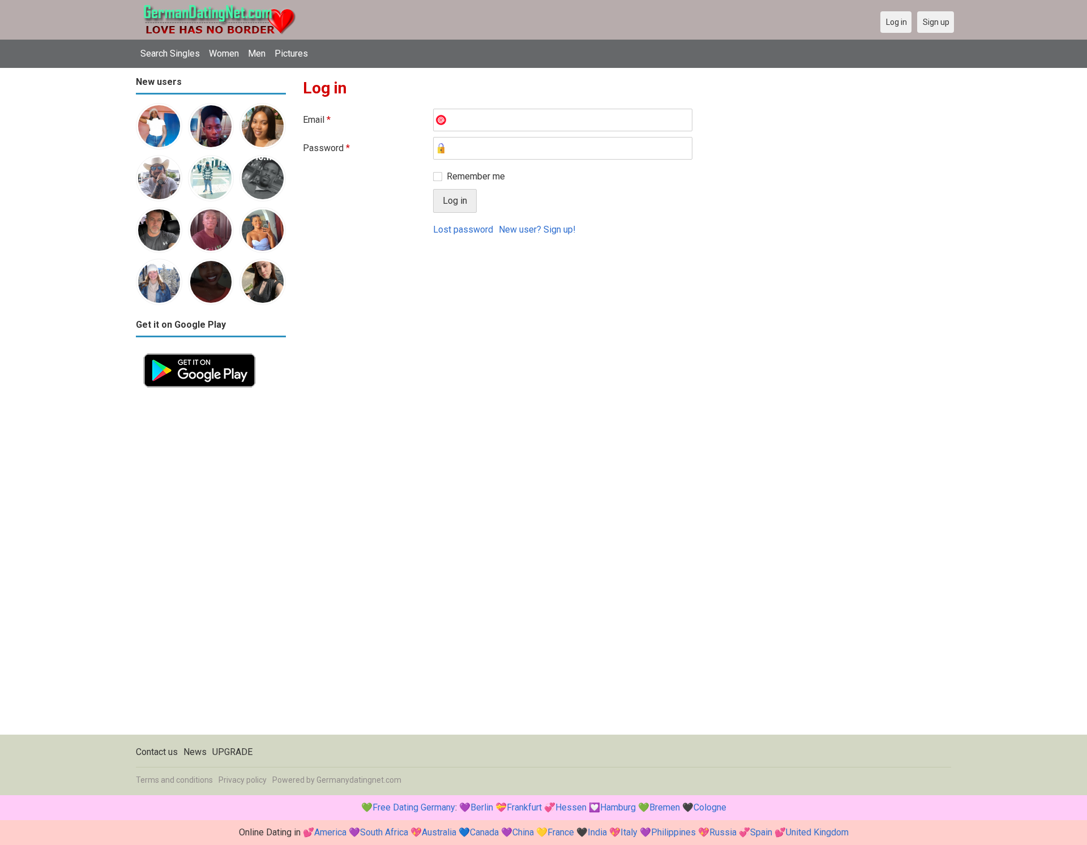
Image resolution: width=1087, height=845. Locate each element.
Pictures (291, 53)
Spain (761, 832)
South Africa (384, 832)
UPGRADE (232, 752)
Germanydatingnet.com (358, 779)
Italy (628, 832)
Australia (439, 832)
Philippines (673, 832)
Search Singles (170, 53)
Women (224, 53)
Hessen (571, 807)
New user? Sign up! (537, 229)
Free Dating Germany (414, 807)
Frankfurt (524, 807)
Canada (484, 832)
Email (317, 119)
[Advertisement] (211, 565)
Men (257, 53)
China (523, 832)
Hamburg (618, 807)
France (560, 832)
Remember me (476, 176)
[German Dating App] (199, 352)
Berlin (481, 807)
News (195, 752)
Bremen (664, 807)
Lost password (463, 229)
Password (326, 148)
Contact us (157, 752)
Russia (723, 832)
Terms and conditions (174, 779)
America (330, 832)
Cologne (710, 807)
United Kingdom (817, 832)
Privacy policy (243, 779)
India (597, 832)
